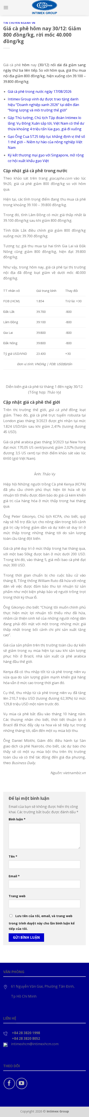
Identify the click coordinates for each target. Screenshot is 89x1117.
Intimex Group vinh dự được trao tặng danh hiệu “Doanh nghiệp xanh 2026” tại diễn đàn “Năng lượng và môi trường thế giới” (43, 105)
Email (14, 876)
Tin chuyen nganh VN (19, 22)
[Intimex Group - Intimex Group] (44, 7)
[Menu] (5, 7)
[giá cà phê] (32, 183)
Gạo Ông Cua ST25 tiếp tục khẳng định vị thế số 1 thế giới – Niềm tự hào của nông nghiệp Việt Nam (46, 142)
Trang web (17, 896)
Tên (13, 856)
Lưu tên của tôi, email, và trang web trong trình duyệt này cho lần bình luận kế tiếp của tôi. (42, 922)
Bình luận (17, 819)
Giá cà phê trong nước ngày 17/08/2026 (40, 91)
